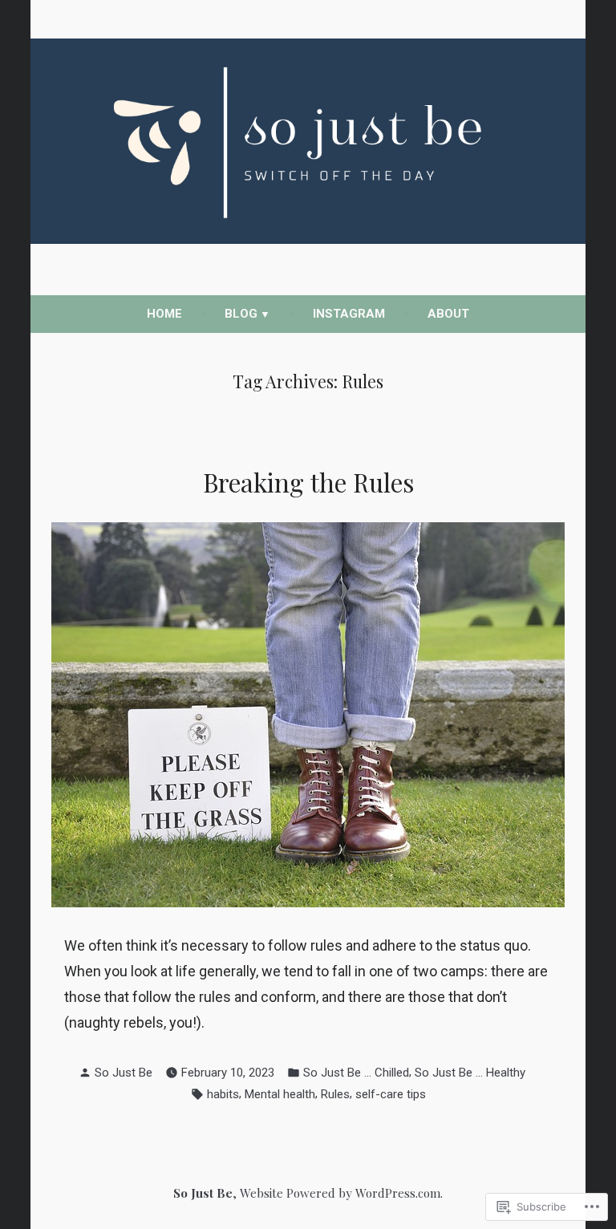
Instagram (349, 313)
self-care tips (390, 1094)
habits (223, 1094)
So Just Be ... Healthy (470, 1072)
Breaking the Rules (308, 482)
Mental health (280, 1094)
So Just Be (123, 1072)
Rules (335, 1094)
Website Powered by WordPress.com (340, 1193)
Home (164, 313)
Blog (241, 313)
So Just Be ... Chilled (356, 1072)
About (448, 313)
